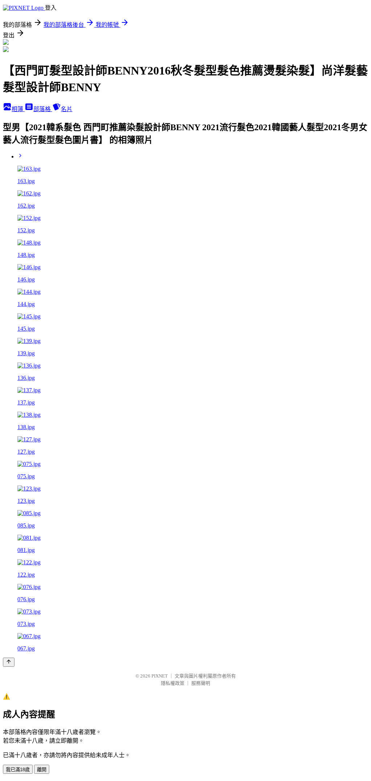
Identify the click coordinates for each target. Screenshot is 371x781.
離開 (41, 769)
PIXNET (159, 676)
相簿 (18, 109)
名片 (66, 109)
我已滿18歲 (18, 769)
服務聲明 (200, 683)
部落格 (42, 109)
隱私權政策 (172, 683)
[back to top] (8, 662)
